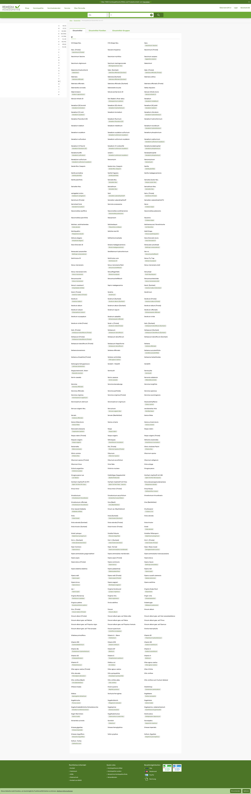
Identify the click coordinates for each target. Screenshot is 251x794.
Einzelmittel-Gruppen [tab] (121, 31)
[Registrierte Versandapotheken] (167, 768)
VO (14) (64, 42)
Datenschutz (74, 777)
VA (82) (63, 31)
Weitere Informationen (65, 791)
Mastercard (153, 771)
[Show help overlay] (151, 15)
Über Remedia (79, 8)
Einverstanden (235, 791)
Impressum (73, 771)
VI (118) (63, 36)
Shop (27, 8)
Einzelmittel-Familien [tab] (97, 31)
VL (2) (64, 39)
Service (67, 8)
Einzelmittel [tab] (77, 31)
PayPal (151, 775)
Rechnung (152, 779)
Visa (150, 768)
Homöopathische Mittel (115, 768)
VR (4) (64, 44)
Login (236, 8)
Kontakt (72, 768)
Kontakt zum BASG (76, 780)
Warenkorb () (245, 8)
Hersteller (146, 2)
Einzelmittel (77, 20)
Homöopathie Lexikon (114, 771)
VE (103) (63, 34)
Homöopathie (38, 8)
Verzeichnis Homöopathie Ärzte (117, 774)
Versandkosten (112, 777)
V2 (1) (64, 26)
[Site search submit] (158, 15)
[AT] (11, 8)
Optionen (246, 791)
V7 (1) (64, 28)
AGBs (71, 774)
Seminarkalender (53, 8)
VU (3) (64, 47)
